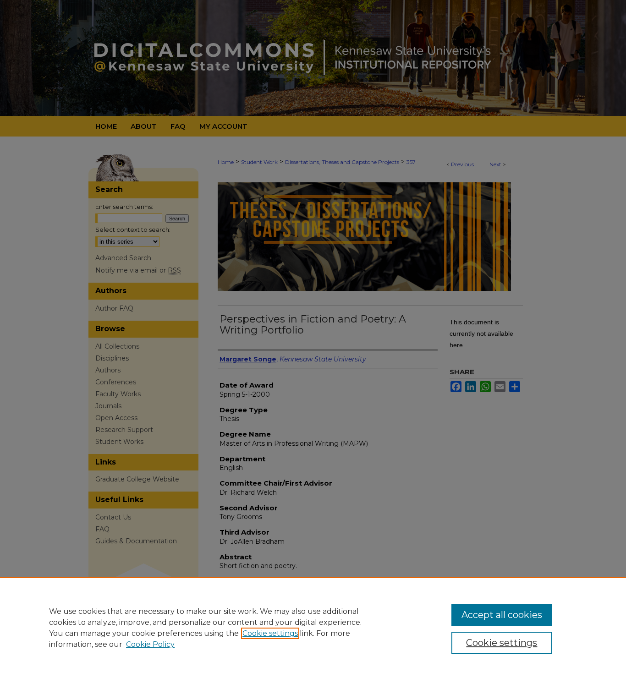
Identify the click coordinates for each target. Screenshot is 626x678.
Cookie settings (270, 633)
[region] (313, 627)
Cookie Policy (150, 644)
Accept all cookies (501, 614)
